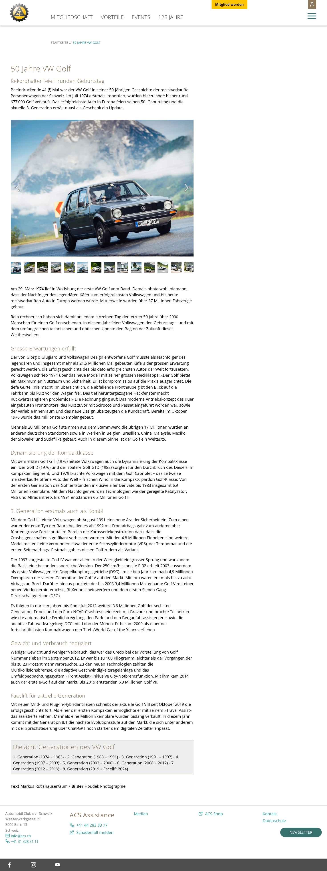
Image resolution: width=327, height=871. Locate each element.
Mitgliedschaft (72, 17)
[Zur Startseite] (19, 13)
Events (141, 17)
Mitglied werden (229, 4)
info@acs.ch (21, 835)
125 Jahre (170, 17)
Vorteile (112, 17)
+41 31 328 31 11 (24, 841)
